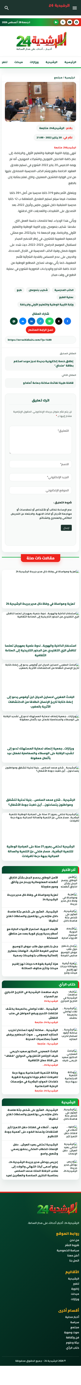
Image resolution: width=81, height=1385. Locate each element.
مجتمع (58, 77)
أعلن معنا (73, 1255)
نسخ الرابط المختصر (40, 329)
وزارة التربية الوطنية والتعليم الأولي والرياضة (46, 304)
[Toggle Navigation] (75, 7)
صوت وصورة (71, 1332)
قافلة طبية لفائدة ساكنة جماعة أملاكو (48, 382)
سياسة (74, 1322)
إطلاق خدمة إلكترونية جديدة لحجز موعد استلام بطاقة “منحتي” (43, 363)
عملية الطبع (66, 297)
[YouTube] (69, 22)
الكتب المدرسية (63, 290)
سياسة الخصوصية (68, 1250)
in (31, 321)
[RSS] (63, 22)
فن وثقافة (72, 1337)
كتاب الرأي (72, 1347)
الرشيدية (51, 62)
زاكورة (75, 1288)
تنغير (76, 1283)
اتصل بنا (74, 1260)
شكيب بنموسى (38, 290)
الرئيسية (70, 62)
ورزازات (34, 62)
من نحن (74, 1240)
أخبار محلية (72, 1316)
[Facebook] (76, 22)
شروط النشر (72, 1245)
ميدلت (18, 62)
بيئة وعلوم (72, 1342)
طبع (19, 290)
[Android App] (56, 22)
